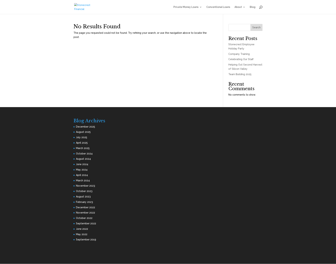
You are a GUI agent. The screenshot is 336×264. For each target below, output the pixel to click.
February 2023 (84, 202)
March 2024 (83, 180)
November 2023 (85, 185)
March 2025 (83, 148)
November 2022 (85, 212)
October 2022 (84, 218)
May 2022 (81, 234)
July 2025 (81, 137)
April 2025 (82, 142)
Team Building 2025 (239, 74)
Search (256, 27)
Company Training (239, 54)
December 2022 (85, 207)
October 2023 (84, 191)
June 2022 (82, 228)
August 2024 (83, 158)
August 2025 (83, 132)
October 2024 (84, 153)
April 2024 (82, 175)
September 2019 (86, 239)
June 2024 (82, 164)
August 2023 (83, 196)
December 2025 (85, 126)
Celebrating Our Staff (240, 59)
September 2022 (86, 223)
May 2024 (82, 169)
